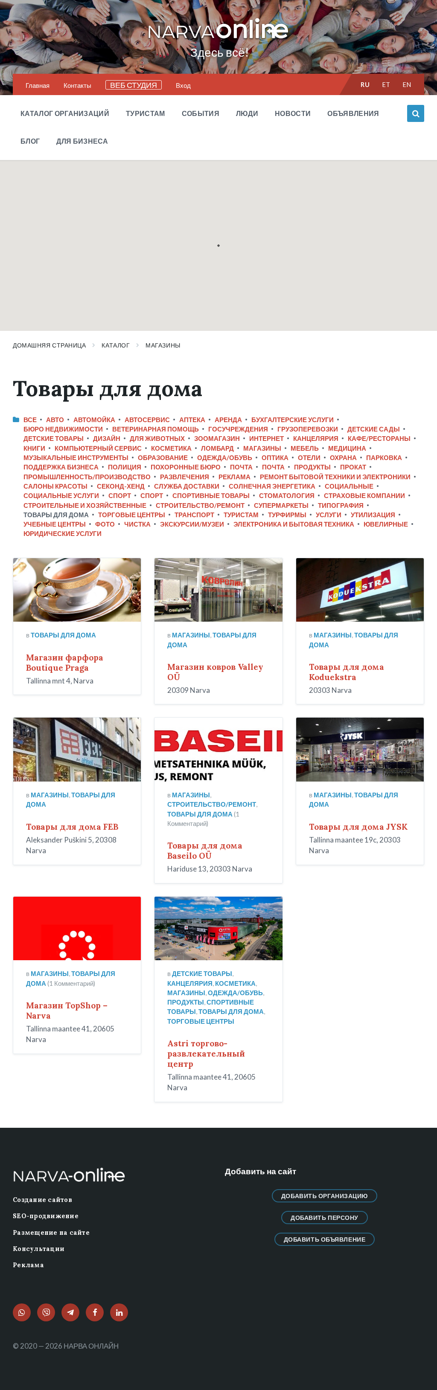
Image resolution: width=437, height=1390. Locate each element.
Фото (105, 524)
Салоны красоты (55, 486)
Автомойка (94, 419)
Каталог (116, 345)
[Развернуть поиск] (415, 113)
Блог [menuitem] (30, 141)
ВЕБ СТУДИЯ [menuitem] (133, 85)
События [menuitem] (200, 113)
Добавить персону (324, 1217)
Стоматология (287, 495)
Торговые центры (131, 514)
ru (365, 84)
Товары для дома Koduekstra (346, 672)
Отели (309, 457)
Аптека (192, 419)
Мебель (305, 448)
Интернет (266, 438)
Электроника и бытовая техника (293, 524)
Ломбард (217, 448)
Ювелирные (386, 524)
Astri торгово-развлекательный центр (206, 1053)
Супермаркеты (281, 505)
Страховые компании (364, 495)
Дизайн (106, 438)
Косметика (171, 448)
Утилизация (373, 514)
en (406, 84)
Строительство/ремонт (200, 505)
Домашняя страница (49, 345)
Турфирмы (287, 514)
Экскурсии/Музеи (192, 524)
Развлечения (184, 477)
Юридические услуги (62, 533)
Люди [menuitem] (247, 113)
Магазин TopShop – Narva (67, 1010)
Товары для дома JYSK (358, 827)
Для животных (157, 438)
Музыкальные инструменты (75, 457)
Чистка (137, 524)
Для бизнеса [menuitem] (82, 141)
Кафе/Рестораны (379, 438)
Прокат (353, 467)
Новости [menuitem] (293, 113)
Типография (341, 505)
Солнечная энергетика (272, 486)
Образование (163, 457)
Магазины (163, 345)
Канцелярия (315, 438)
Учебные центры (54, 524)
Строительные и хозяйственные (84, 505)
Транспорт (194, 514)
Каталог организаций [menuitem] (64, 113)
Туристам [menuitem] (145, 113)
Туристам (241, 514)
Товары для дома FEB (72, 827)
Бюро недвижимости (63, 429)
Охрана (343, 457)
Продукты (312, 467)
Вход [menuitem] (183, 85)
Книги (34, 448)
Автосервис (147, 419)
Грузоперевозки (307, 429)
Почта (241, 467)
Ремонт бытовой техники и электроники (335, 477)
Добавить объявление (325, 1239)
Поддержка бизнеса (61, 467)
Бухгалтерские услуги (292, 419)
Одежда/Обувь (224, 457)
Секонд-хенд (121, 486)
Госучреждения (238, 429)
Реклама (234, 477)
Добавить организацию (324, 1195)
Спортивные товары (211, 495)
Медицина (347, 448)
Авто (55, 419)
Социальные (349, 486)
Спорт (119, 495)
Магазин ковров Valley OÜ (215, 672)
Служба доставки (186, 486)
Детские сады (373, 429)
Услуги (328, 514)
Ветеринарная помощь (155, 429)
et (386, 84)
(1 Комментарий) (71, 983)
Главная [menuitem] (38, 85)
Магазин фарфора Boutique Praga (64, 662)
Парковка (384, 457)
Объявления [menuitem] (353, 113)
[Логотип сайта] (218, 39)
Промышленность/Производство (87, 477)
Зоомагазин (217, 438)
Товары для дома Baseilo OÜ (204, 850)
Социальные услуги (61, 495)
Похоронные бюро (186, 467)
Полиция (124, 467)
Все (30, 419)
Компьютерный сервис (98, 448)
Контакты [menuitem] (77, 85)
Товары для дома (63, 635)
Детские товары (53, 438)
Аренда (228, 419)
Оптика (275, 457)
